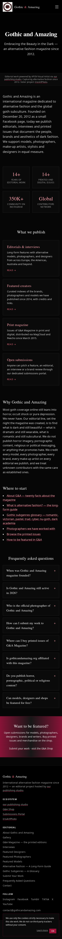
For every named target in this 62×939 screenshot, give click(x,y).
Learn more (42, 930)
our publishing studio (15, 804)
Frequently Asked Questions (19, 880)
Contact (7, 885)
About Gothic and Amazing (18, 832)
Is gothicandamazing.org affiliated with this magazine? (27, 660)
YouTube (8, 904)
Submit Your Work (13, 876)
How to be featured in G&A (24, 540)
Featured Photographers (17, 856)
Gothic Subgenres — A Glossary (21, 871)
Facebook (23, 899)
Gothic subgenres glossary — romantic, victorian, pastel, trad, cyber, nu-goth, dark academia (30, 519)
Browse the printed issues (24, 534)
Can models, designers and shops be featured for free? (27, 700)
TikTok (45, 899)
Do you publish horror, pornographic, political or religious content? (28, 680)
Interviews (9, 847)
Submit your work (19, 748)
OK (52, 931)
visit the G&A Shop (42, 748)
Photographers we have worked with (31, 529)
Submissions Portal (14, 814)
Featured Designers (14, 851)
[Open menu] (56, 6)
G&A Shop (8, 809)
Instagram (9, 899)
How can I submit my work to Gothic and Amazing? (25, 625)
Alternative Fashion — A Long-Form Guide (27, 866)
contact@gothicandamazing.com (22, 910)
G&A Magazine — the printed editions (25, 842)
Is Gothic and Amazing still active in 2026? (27, 590)
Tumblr (35, 899)
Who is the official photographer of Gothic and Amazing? (28, 607)
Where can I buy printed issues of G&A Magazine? (27, 642)
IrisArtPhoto (41, 82)
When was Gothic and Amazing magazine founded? (26, 572)
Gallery (7, 837)
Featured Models (12, 861)
